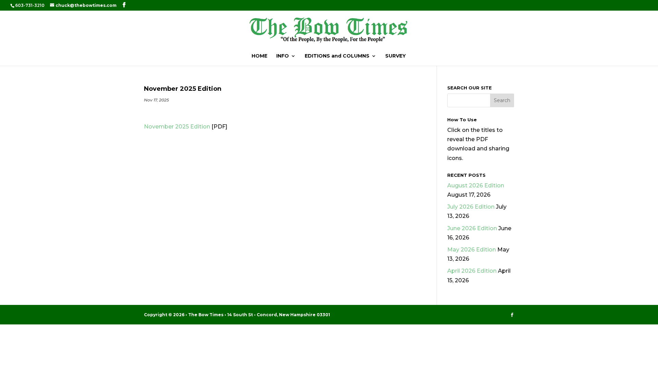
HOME (259, 56)
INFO (282, 56)
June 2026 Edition (472, 228)
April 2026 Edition (472, 271)
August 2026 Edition (475, 185)
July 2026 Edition (471, 207)
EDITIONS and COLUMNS (337, 56)
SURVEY (395, 56)
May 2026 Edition (471, 249)
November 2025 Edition (177, 126)
